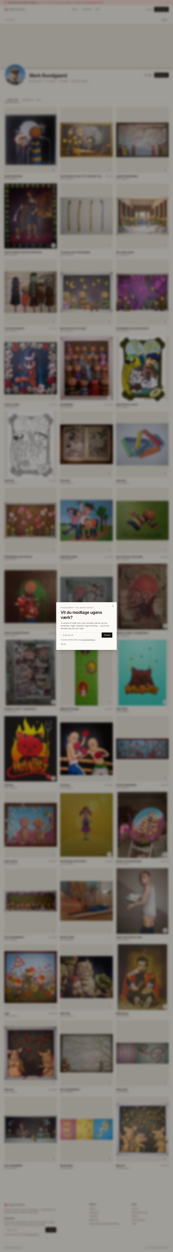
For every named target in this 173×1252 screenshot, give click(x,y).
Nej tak (63, 644)
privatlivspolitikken (88, 640)
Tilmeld (107, 635)
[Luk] (113, 606)
